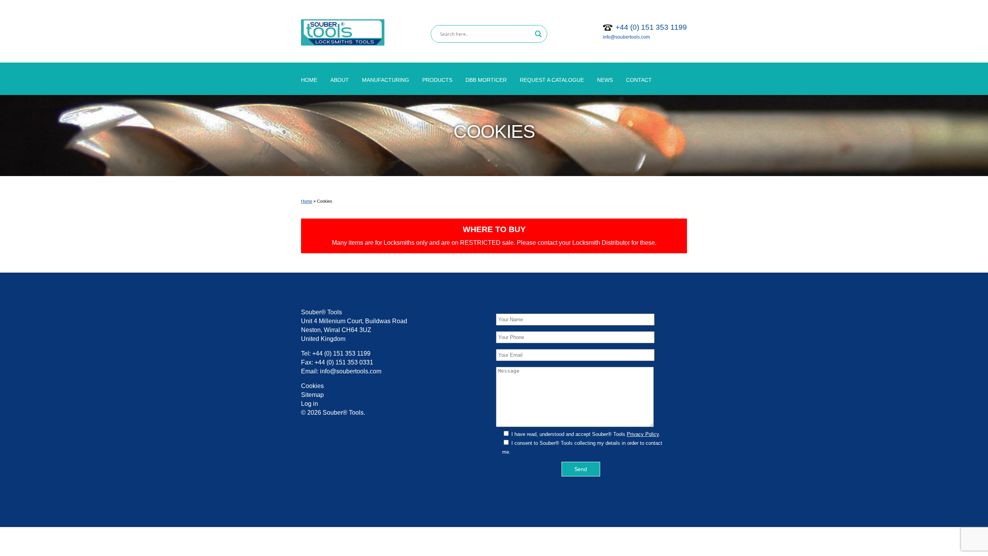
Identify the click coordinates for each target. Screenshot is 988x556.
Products (437, 80)
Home (309, 80)
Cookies (312, 386)
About (339, 80)
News (605, 80)
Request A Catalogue (552, 80)
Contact (639, 80)
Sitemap (312, 395)
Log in (309, 403)
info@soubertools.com (626, 37)
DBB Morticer (486, 80)
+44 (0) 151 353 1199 (651, 27)
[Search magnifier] (538, 34)
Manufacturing (385, 80)
